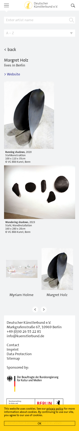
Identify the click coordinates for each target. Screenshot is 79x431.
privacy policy (54, 408)
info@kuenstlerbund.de (25, 336)
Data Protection (19, 353)
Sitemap (13, 358)
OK (39, 423)
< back (10, 49)
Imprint (13, 349)
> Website (12, 74)
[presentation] (35, 309)
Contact (13, 345)
